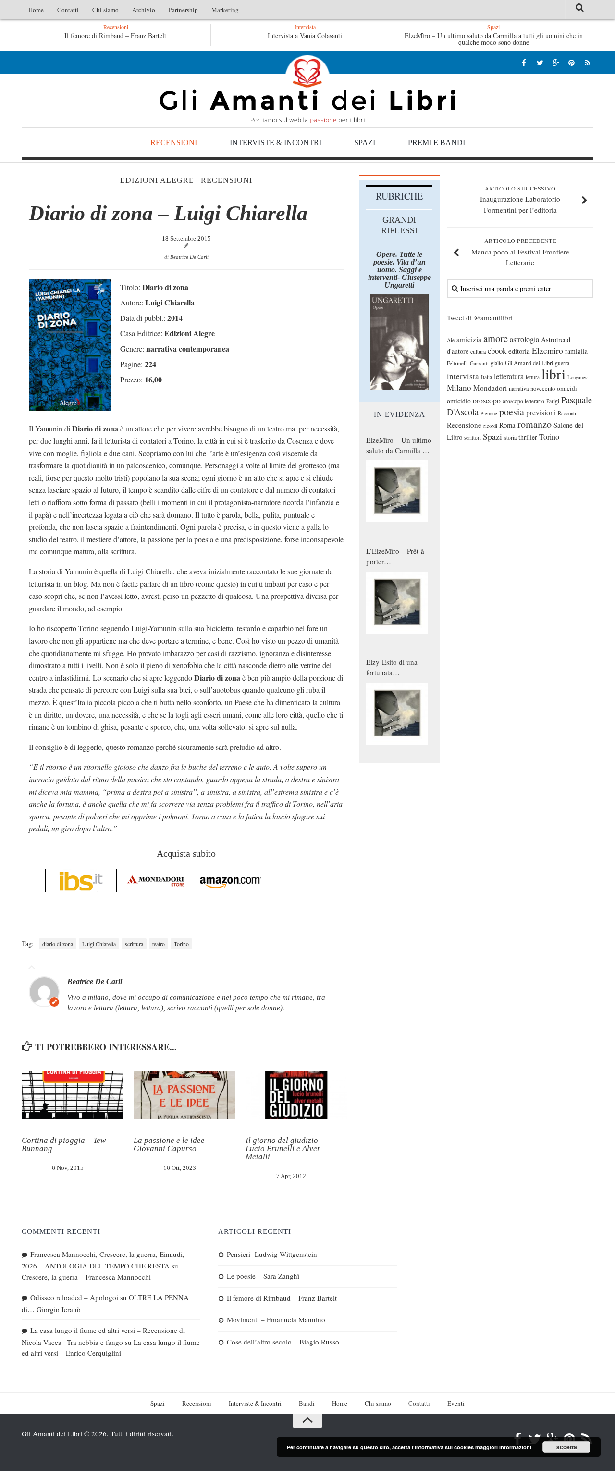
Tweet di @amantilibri (480, 317)
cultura (478, 351)
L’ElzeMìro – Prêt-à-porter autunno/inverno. (396, 556)
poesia (511, 411)
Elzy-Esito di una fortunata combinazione (392, 667)
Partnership (183, 9)
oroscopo (487, 400)
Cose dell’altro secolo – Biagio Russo (283, 1341)
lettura (533, 376)
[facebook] (524, 62)
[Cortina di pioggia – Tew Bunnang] (72, 1095)
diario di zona (57, 944)
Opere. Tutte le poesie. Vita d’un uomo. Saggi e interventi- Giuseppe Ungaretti (399, 269)
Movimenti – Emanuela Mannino (276, 1319)
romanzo (534, 424)
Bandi (307, 1403)
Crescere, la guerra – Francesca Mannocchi (86, 1276)
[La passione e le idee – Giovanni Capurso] (184, 1095)
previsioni (541, 412)
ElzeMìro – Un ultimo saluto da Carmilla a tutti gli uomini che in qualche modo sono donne (494, 39)
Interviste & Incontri (275, 143)
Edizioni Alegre (157, 180)
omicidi (567, 388)
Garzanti (479, 363)
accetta (566, 1447)
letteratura (509, 376)
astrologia (524, 339)
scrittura (134, 944)
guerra (562, 363)
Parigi (552, 401)
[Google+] (556, 62)
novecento (542, 388)
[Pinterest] (572, 62)
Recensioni (173, 143)
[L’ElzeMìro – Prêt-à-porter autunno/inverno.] (397, 603)
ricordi (490, 425)
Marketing (225, 9)
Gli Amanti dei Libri (307, 89)
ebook (497, 350)
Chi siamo (105, 9)
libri (553, 373)
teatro (158, 944)
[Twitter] (540, 62)
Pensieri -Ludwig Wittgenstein (132, 35)
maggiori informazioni (503, 1447)
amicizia (468, 339)
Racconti (567, 413)
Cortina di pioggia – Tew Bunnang (64, 1144)
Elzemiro (547, 350)
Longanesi (578, 377)
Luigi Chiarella (99, 944)
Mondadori (490, 388)
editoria (519, 350)
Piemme (488, 413)
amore (495, 338)
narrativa (519, 388)
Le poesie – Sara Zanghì (263, 1276)
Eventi (456, 1403)
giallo (497, 363)
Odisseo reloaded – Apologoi (74, 1297)
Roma (507, 425)
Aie (451, 339)
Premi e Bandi (436, 143)
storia (510, 437)
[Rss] (587, 62)
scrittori (472, 437)
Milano (459, 387)
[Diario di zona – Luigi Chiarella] (70, 408)
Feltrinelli (457, 363)
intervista (463, 375)
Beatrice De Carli (189, 257)
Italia (486, 376)
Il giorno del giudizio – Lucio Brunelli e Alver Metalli (285, 1148)
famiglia (576, 351)
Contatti (68, 9)
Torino (181, 944)
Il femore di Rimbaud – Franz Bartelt (282, 1298)
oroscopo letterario (523, 401)
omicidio (459, 400)
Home (36, 9)
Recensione (464, 425)
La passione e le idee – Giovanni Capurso (172, 1144)
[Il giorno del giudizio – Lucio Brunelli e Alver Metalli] (296, 1095)
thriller (527, 437)
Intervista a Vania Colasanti (305, 35)
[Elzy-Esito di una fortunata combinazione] (397, 714)
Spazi (364, 143)
